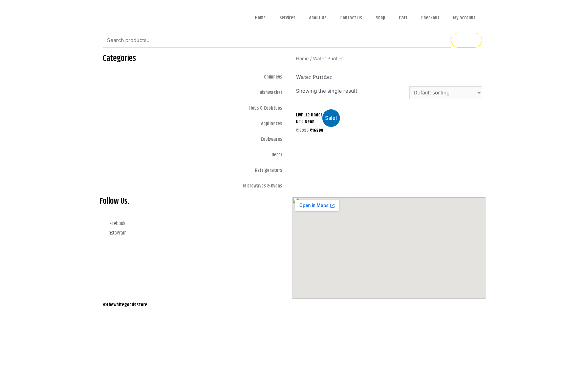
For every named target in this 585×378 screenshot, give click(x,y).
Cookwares (271, 139)
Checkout (430, 18)
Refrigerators (268, 170)
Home (260, 18)
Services (287, 18)
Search (466, 40)
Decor (277, 155)
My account (464, 18)
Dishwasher (271, 92)
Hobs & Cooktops (265, 108)
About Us (318, 18)
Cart (403, 18)
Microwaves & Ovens (262, 186)
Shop (380, 18)
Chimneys (273, 77)
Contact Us (351, 18)
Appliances (271, 124)
